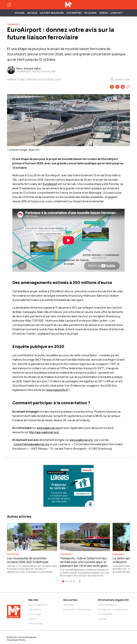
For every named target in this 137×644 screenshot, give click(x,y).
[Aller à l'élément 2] (65, 581)
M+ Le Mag (90, 12)
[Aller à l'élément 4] (71, 581)
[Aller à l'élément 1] (63, 581)
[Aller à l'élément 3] (68, 581)
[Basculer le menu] (9, 5)
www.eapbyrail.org (48, 428)
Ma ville (33, 600)
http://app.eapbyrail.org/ (44, 432)
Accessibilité (105, 614)
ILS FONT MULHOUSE (52, 12)
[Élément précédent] (57, 581)
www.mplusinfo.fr (57, 390)
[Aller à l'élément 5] (74, 581)
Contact (116, 12)
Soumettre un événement (77, 609)
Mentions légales (107, 604)
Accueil (20, 12)
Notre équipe (35, 623)
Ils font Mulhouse (37, 604)
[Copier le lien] (128, 87)
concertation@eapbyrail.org (31, 444)
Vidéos (103, 12)
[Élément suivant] (80, 581)
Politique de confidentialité (113, 609)
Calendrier (69, 604)
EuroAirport (50, 184)
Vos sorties (74, 12)
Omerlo (22, 640)
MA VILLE (32, 12)
